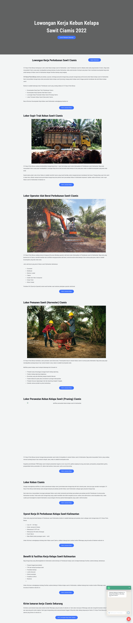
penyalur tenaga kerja (74, 77)
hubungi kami (85, 585)
